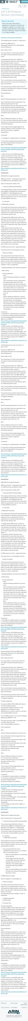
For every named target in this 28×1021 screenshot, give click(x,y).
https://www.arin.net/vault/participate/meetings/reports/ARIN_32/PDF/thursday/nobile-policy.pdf (14, 149)
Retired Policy (5, 8)
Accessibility (14, 1007)
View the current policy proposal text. (11, 37)
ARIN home (3, 1003)
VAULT (13, 1)
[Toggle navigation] (25, 6)
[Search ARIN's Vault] (20, 6)
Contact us (24, 1007)
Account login (14, 1003)
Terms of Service (5, 1007)
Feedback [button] (24, 1)
